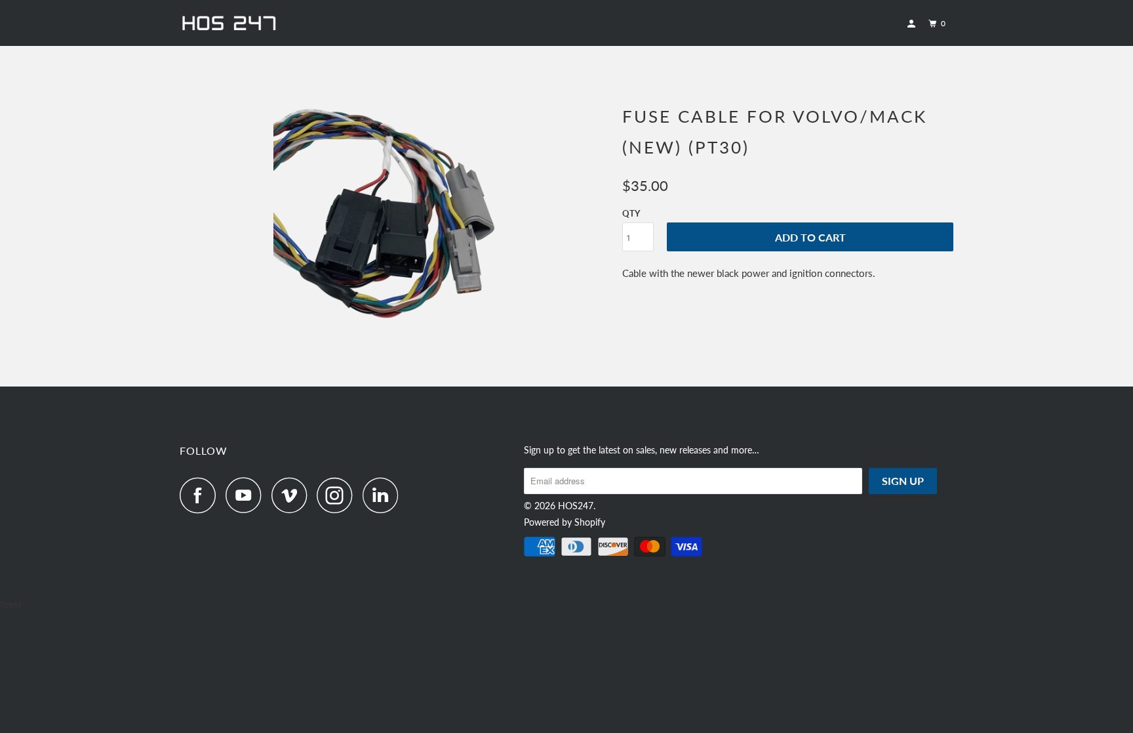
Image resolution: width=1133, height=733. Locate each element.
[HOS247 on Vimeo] (292, 495)
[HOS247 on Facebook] (201, 495)
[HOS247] (247, 23)
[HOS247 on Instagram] (338, 495)
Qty (631, 213)
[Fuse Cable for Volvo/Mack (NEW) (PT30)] (394, 220)
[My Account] (913, 24)
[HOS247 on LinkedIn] (384, 495)
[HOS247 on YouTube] (247, 495)
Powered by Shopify (564, 522)
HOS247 (575, 505)
